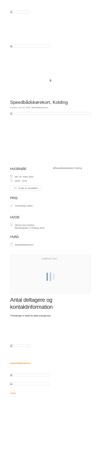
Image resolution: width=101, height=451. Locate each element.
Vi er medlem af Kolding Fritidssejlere (28, 433)
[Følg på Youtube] (17, 337)
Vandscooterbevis (19, 422)
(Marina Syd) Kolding (24, 224)
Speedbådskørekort (40, 107)
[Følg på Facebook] (12, 337)
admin (14, 107)
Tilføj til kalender (27, 188)
